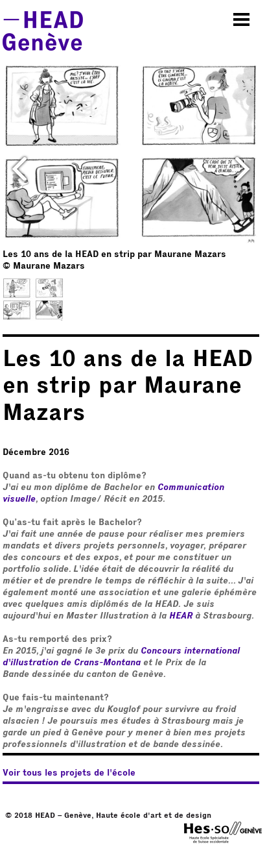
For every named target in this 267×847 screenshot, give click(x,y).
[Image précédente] (19, 168)
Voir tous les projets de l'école (69, 773)
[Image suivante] (242, 168)
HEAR (181, 615)
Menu (241, 19)
